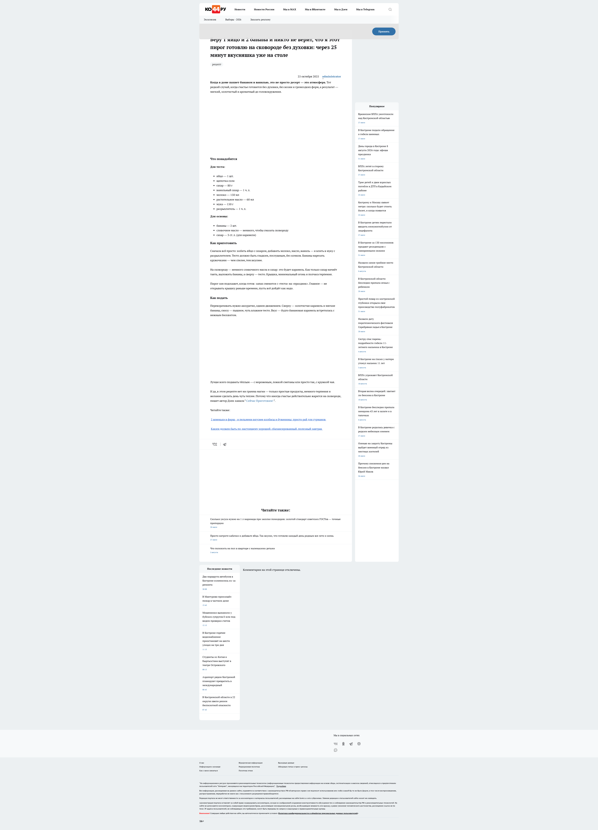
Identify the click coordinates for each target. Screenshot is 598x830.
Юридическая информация (250, 763)
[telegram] (226, 444)
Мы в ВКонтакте (315, 9)
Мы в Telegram (365, 9)
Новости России (264, 9)
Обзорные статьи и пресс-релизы (293, 767)
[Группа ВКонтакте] (335, 744)
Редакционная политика (249, 767)
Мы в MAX (289, 9)
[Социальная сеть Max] (335, 750)
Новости (240, 9)
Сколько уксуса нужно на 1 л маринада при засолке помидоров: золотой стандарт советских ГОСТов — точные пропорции (275, 523)
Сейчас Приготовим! (260, 401)
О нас (201, 763)
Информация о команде (209, 767)
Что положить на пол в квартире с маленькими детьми (242, 550)
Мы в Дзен (340, 9)
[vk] (215, 444)
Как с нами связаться (208, 770)
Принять (383, 31)
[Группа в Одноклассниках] (343, 744)
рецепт (216, 64)
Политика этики (246, 770)
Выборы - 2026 (233, 19)
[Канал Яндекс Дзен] (359, 744)
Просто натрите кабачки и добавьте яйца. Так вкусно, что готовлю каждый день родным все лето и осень (272, 537)
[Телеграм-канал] (351, 744)
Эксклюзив (210, 19)
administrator (331, 76)
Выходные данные (286, 763)
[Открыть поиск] (390, 9)
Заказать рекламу (260, 19)
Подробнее (281, 786)
